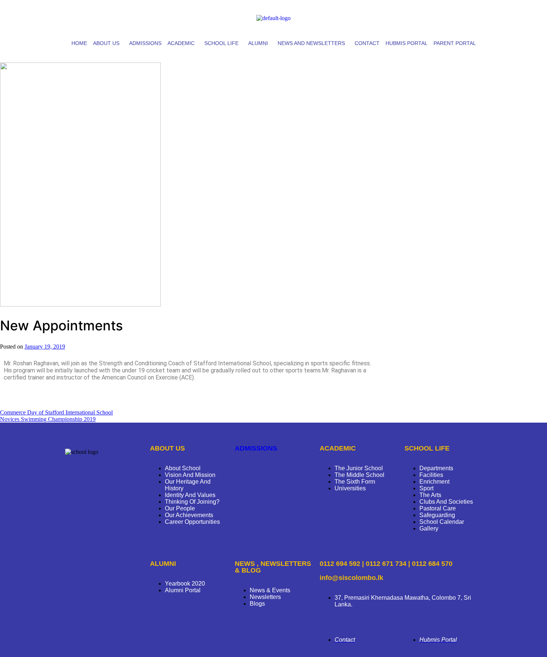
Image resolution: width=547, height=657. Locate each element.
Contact (367, 43)
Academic (181, 43)
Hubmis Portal (407, 43)
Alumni (258, 43)
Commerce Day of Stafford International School (56, 412)
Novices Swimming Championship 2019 (48, 419)
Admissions (145, 43)
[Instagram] (433, 16)
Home (79, 43)
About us (106, 43)
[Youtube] (453, 16)
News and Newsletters (311, 43)
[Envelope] (472, 16)
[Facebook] (413, 16)
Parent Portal (455, 43)
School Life (221, 43)
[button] (108, 43)
